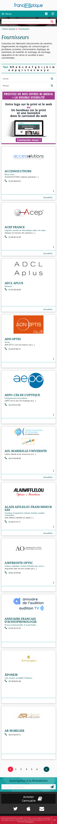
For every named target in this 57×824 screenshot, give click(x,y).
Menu (6, 14)
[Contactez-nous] (47, 807)
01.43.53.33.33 (15, 628)
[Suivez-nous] (9, 807)
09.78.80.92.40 (15, 681)
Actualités (47, 197)
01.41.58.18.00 (15, 289)
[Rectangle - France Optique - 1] (28, 117)
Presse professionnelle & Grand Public (20, 625)
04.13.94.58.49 (15, 458)
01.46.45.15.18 (15, 237)
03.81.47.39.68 (15, 573)
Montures (8, 286)
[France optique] (28, 5)
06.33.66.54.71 (15, 734)
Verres (7, 342)
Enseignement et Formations (16, 398)
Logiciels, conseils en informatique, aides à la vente (25, 230)
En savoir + (30, 822)
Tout (5, 67)
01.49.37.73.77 (15, 522)
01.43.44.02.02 (15, 181)
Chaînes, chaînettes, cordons (16, 566)
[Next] (46, 769)
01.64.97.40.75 (15, 349)
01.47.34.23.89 (15, 405)
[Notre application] (28, 807)
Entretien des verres (35, 566)
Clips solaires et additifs (14, 678)
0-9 (12, 67)
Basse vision (9, 174)
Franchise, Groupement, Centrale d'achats (21, 513)
